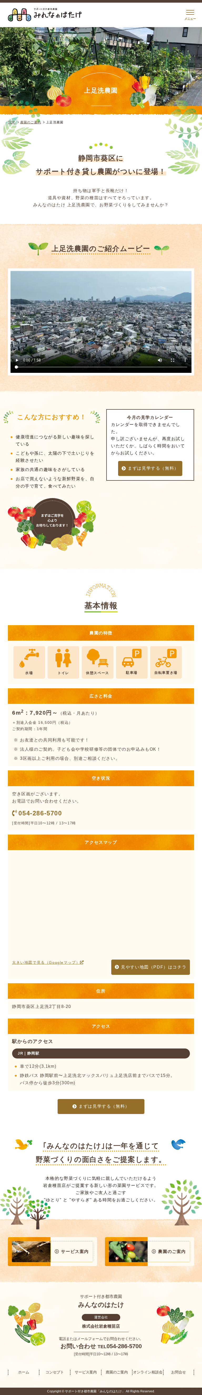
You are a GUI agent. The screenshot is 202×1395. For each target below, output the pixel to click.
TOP (11, 122)
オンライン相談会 (148, 1372)
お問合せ (178, 1372)
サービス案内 (86, 1372)
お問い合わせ (78, 1346)
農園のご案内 (30, 122)
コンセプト (55, 1372)
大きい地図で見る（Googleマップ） (46, 962)
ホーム (23, 1372)
